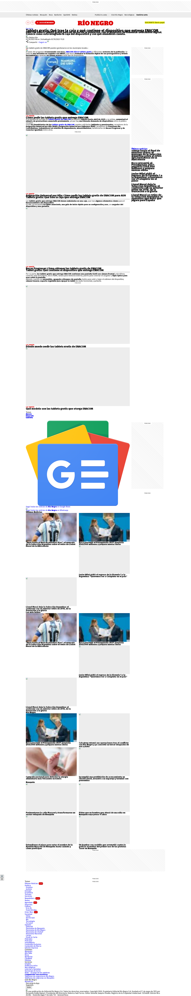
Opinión (28, 925)
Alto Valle (28, 953)
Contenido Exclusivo (33, 944)
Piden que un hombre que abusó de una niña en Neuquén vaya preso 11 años (102, 813)
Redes (27, 900)
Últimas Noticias (33, 883)
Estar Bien (31, 912)
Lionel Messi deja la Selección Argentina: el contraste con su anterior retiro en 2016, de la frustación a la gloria (147, 188)
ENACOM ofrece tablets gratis (79, 52)
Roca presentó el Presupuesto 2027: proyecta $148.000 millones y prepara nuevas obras (143, 166)
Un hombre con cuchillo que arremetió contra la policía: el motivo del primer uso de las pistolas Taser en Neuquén (102, 847)
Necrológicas (129, 15)
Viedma (74, 15)
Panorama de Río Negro (35, 930)
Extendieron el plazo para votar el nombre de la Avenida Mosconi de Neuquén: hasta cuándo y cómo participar (49, 847)
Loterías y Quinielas (33, 969)
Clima (28, 916)
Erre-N (29, 908)
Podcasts (28, 941)
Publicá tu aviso (31, 966)
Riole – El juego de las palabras (37, 973)
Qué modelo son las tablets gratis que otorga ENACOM (59, 408)
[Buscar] (32, 23)
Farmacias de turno (33, 971)
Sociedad (28, 914)
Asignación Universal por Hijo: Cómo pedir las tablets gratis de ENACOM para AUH (76, 195)
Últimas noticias (32, 15)
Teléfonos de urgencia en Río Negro (39, 976)
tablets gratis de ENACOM (59, 119)
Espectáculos (31, 910)
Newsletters (32, 898)
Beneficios (29, 981)
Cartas (28, 935)
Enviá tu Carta (31, 937)
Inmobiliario (30, 942)
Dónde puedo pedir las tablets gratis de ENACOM (56, 346)
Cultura (28, 906)
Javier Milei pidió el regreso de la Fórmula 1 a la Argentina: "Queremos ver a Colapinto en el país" (103, 575)
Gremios (29, 887)
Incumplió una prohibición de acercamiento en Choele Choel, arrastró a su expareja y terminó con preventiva (103, 779)
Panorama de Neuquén (35, 928)
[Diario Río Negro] (95, 22)
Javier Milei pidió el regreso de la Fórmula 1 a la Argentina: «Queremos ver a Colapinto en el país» (146, 177)
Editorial (29, 927)
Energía (28, 891)
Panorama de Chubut (34, 932)
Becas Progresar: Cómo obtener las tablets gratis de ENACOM (63, 268)
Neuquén (43, 15)
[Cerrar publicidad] (2, 876)
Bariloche (58, 15)
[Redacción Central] (27, 36)
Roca (51, 15)
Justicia (29, 889)
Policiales (28, 939)
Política (28, 886)
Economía (29, 893)
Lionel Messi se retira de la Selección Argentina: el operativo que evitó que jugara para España (147, 197)
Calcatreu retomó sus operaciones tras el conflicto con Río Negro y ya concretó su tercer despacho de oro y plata (104, 745)
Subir (29, 987)
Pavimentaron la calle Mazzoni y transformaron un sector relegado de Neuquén (50, 813)
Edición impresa (31, 948)
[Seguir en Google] (27, 50)
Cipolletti (66, 15)
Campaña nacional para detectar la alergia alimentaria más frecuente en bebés (47, 778)
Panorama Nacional (34, 934)
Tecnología (30, 921)
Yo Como (29, 923)
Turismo (28, 894)
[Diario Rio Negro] (27, 990)
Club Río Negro (117, 15)
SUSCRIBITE (155, 22)
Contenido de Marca (33, 946)
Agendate (31, 902)
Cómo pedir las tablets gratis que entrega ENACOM (57, 117)
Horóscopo (30, 918)
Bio (27, 919)
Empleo (28, 964)
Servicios (29, 29)
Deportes (28, 905)
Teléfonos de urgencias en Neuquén (39, 978)
